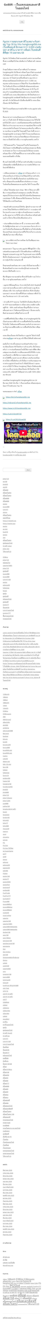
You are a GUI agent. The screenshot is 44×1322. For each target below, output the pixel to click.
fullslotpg (6, 588)
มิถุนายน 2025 (7, 1209)
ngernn (5, 831)
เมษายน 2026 (7, 1181)
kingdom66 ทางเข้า (9, 809)
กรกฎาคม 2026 (8, 1173)
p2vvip (5, 840)
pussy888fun (7, 904)
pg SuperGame (8, 851)
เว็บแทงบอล (7, 1148)
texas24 (5, 983)
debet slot (6, 761)
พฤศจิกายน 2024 (8, 1229)
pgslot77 (6, 605)
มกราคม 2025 (7, 1223)
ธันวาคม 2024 (7, 1226)
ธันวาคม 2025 (7, 1193)
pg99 (4, 857)
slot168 (5, 955)
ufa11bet (6, 988)
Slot (4, 949)
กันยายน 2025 (7, 1201)
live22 (5, 591)
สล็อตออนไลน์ (7, 1106)
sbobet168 (6, 932)
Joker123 (6, 795)
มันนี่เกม (5, 1061)
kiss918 (5, 532)
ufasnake (6, 1013)
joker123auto (7, 798)
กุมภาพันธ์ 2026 (8, 1187)
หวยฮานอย (6, 1123)
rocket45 (6, 913)
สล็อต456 (6, 1075)
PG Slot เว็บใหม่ (8, 848)
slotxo (5, 512)
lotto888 (6, 826)
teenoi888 (6, 977)
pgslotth (30, 1286)
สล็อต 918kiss (7, 1069)
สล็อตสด (5, 1103)
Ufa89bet (6, 1002)
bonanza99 (7, 745)
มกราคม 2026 (7, 1190)
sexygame (6, 946)
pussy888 (6, 507)
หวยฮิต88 (6, 1125)
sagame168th (7, 565)
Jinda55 (5, 789)
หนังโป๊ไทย (6, 518)
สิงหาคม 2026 (7, 1170)
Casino (5, 756)
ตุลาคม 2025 (7, 1198)
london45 (6, 817)
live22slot (6, 815)
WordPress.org (8, 1265)
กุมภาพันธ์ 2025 (8, 1221)
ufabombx (6, 1011)
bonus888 (6, 747)
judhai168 (6, 806)
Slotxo (5, 960)
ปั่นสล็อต (6, 1047)
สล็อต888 (6, 498)
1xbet (5, 705)
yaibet (5, 1016)
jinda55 (5, 484)
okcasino (6, 837)
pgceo (5, 859)
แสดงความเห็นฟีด (9, 1263)
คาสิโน (5, 1022)
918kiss (5, 557)
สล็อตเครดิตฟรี (8, 1109)
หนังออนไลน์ (7, 599)
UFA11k (5, 991)
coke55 (5, 759)
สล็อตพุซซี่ (6, 1100)
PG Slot (5, 845)
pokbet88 (6, 890)
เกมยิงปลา (6, 1131)
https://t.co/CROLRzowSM (16, 419)
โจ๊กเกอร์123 (7, 551)
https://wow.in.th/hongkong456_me (17, 408)
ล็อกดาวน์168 (7, 1064)
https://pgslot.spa (9, 523)
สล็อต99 (5, 1092)
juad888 (5, 803)
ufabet (5, 1005)
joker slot (6, 549)
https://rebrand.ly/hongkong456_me (17, 403)
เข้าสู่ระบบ (6, 1257)
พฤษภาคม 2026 (8, 1179)
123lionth (6, 694)
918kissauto (7, 714)
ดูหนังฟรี (5, 571)
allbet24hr (6, 722)
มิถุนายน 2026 (7, 1176)
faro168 (5, 767)
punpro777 (7, 613)
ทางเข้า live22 (7, 1033)
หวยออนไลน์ (7, 619)
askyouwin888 (8, 731)
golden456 (6, 778)
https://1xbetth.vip (9, 521)
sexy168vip (7, 938)
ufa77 (5, 999)
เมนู (22, 22)
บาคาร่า (5, 509)
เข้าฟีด (5, 1260)
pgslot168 (6, 876)
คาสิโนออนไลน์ (8, 1025)
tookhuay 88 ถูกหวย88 (10, 985)
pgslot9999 (6, 882)
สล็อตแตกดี (6, 1117)
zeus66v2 (6, 1019)
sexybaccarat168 (8, 943)
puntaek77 (6, 899)
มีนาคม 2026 (7, 1184)
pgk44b (5, 871)
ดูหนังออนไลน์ (7, 543)
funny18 (6, 775)
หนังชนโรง (6, 563)
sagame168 (7, 921)
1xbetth (5, 708)
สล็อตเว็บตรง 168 (8, 1114)
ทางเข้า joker (7, 546)
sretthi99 (6, 966)
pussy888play (7, 907)
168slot (5, 697)
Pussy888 (6, 901)
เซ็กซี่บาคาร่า (7, 1137)
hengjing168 (7, 784)
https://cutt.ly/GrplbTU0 (12, 414)
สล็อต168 (6, 1072)
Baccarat (6, 733)
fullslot (5, 770)
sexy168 (5, 935)
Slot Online (6, 952)
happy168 (6, 781)
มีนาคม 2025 (7, 1218)
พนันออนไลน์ (7, 1055)
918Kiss (5, 711)
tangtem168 (7, 974)
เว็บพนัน (5, 1139)
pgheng (5, 862)
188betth (6, 703)
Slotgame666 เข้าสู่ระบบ (11, 957)
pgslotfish (6, 885)
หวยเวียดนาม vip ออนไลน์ (11, 1128)
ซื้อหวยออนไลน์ (8, 616)
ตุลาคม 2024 (7, 1232)
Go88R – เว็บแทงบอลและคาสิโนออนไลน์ (22, 6)
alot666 (5, 725)
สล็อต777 (6, 1083)
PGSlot (5, 873)
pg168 (5, 481)
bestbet (5, 736)
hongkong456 (22, 452)
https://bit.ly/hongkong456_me (18, 397)
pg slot (5, 529)
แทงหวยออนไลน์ (8, 1153)
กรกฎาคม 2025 (8, 1207)
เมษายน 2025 (7, 1215)
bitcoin (5, 739)
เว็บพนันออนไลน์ (8, 1142)
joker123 (6, 479)
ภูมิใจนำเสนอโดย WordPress (12, 1318)
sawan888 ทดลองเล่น (10, 927)
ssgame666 (7, 969)
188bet (5, 700)
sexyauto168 (7, 941)
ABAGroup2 (7, 719)
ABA (4, 717)
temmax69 (6, 980)
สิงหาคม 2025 (7, 1204)
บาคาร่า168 (7, 579)
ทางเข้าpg (6, 1036)
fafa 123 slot (7, 764)
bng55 (5, 742)
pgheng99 (6, 585)
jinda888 (6, 792)
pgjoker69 (6, 868)
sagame (5, 918)
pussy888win (7, 910)
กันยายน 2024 (7, 1235)
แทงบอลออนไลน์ (8, 1151)
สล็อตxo (5, 1097)
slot (4, 537)
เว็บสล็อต (6, 1145)
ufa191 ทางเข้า (8, 994)
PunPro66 (6, 893)
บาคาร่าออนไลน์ (8, 610)
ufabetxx (6, 1008)
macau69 (6, 829)
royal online (7, 915)
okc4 (4, 834)
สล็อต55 (5, 1078)
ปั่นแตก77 (6, 1053)
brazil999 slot (7, 750)
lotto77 (5, 823)
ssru (4, 971)
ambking (6, 728)
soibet (5, 963)
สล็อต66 (5, 490)
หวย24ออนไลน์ (8, 1120)
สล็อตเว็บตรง (7, 493)
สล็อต (20, 173)
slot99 (5, 487)
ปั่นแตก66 (6, 607)
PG (4, 843)
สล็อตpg (5, 1095)
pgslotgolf (6, 887)
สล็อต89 (5, 1089)
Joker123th (6, 801)
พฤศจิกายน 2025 (8, 1195)
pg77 (4, 854)
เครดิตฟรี (6, 1134)
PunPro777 (7, 896)
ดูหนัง (5, 593)
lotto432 (6, 820)
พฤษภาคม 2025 (8, 1212)
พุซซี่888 (5, 1058)
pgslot (5, 504)
